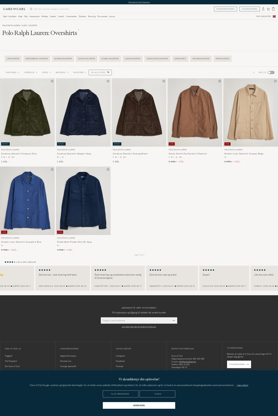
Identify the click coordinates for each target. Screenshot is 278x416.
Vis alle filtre (98, 72)
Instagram (120, 356)
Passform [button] (78, 72)
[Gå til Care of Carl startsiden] (14, 9)
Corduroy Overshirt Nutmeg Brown (130, 153)
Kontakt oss (65, 361)
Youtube (119, 366)
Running (92, 16)
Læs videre (242, 385)
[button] (253, 72)
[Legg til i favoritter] (51, 81)
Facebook (120, 361)
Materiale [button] (61, 72)
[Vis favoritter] (268, 9)
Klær (20, 16)
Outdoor (82, 16)
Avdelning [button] (11, 72)
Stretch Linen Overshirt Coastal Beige (243, 153)
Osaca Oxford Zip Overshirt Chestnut (188, 153)
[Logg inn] (263, 9)
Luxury (112, 16)
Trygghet (8, 356)
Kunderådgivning (225, 9)
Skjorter (33, 25)
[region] (139, 278)
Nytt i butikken (10, 16)
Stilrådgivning (249, 9)
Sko (26, 16)
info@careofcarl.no (187, 361)
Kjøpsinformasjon (68, 356)
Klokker (44, 16)
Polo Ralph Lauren (11, 25)
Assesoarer (35, 16)
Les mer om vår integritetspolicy (139, 327)
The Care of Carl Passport (139, 2)
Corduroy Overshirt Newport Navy (74, 153)
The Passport (11, 361)
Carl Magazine (263, 16)
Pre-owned (102, 16)
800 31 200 (184, 364)
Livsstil (61, 16)
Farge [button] (45, 72)
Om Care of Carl (12, 366)
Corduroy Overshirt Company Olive (19, 153)
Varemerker (71, 16)
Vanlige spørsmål (68, 366)
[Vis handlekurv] (273, 9)
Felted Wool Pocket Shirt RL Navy (74, 242)
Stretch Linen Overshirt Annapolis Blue (21, 242)
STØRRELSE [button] (29, 72)
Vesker (53, 16)
